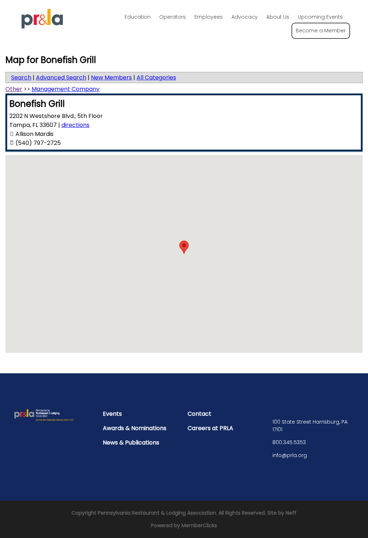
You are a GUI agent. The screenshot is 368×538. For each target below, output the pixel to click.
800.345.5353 (289, 442)
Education (138, 16)
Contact (199, 414)
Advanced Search (61, 77)
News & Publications (131, 442)
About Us (277, 16)
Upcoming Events (320, 16)
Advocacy (244, 16)
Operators (172, 16)
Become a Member (321, 30)
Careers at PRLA (210, 428)
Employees (208, 16)
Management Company (66, 89)
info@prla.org (289, 455)
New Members (111, 77)
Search (21, 77)
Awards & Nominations (134, 428)
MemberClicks (199, 525)
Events (112, 414)
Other (13, 89)
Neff (291, 512)
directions (75, 125)
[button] (184, 247)
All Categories (156, 77)
